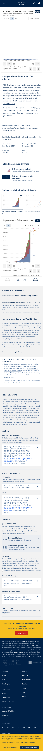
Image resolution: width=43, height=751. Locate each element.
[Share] (34, 69)
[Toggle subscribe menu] (39, 3)
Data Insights (6, 684)
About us (25, 675)
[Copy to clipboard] (35, 447)
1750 (9, 265)
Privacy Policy (16, 742)
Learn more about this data (10, 68)
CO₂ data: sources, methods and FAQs (28, 275)
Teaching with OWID (8, 702)
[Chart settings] (38, 225)
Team (24, 688)
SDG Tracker (6, 697)
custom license (18, 652)
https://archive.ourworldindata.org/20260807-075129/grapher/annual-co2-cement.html (18, 460)
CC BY (4, 70)
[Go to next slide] (35, 280)
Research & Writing (8, 711)
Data (3, 679)
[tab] (4, 18)
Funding (24, 684)
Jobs (23, 692)
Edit (35, 18)
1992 (9, 63)
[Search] (34, 3)
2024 (37, 63)
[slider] (14, 64)
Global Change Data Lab (31, 641)
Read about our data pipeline (11, 352)
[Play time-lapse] (4, 64)
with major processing (29, 137)
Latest (4, 693)
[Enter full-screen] (38, 69)
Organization (26, 679)
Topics (4, 675)
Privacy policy (6, 733)
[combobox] (34, 3)
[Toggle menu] (4, 3)
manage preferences (28, 742)
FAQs (28, 656)
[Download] (30, 69)
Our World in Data (21, 3)
